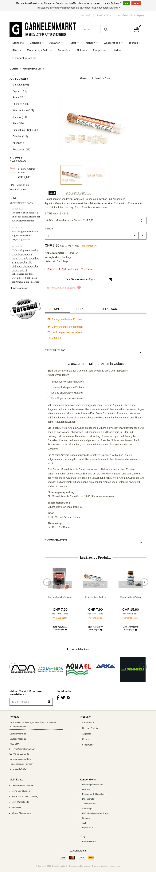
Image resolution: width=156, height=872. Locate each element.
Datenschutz (88, 799)
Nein (136, 3)
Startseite (18, 42)
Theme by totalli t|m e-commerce (106, 866)
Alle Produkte (88, 722)
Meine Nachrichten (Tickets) (25, 796)
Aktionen (81, 50)
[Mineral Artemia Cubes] (71, 175)
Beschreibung (55, 350)
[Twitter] (63, 697)
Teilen (79, 308)
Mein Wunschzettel (20, 802)
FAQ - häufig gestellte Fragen (95, 813)
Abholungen (87, 808)
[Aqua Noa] (50, 669)
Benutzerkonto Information (24, 785)
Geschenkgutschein (24, 57)
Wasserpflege (112, 42)
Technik (133, 42)
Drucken (56, 337)
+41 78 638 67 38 (21, 754)
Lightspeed (85, 866)
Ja (126, 3)
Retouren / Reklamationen (94, 794)
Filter (15, 50)
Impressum (87, 827)
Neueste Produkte (90, 728)
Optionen (55, 308)
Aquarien (55, 42)
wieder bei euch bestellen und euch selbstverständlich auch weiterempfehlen (26, 216)
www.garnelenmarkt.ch (20, 759)
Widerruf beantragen (21, 813)
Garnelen (36, 42)
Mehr (76, 193)
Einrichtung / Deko (38, 50)
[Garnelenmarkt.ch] (43, 29)
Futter (73, 42)
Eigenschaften (56, 540)
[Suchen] (105, 29)
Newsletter (17, 807)
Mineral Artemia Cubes (33, 69)
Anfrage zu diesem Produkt (66, 319)
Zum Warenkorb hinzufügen (60, 628)
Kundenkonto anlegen (130, 15)
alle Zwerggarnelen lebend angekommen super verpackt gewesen (25, 235)
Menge (49, 228)
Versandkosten (18, 189)
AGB (84, 823)
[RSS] (68, 697)
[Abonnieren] (49, 700)
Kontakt (85, 15)
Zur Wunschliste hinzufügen (61, 287)
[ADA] (23, 669)
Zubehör (63, 50)
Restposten (100, 50)
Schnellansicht (60, 584)
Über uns (86, 789)
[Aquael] (78, 669)
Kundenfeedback (90, 841)
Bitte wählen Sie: (58, 213)
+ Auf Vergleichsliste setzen (66, 332)
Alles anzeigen (21, 288)
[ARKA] (105, 666)
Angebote (86, 734)
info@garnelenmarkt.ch (24, 749)
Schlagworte (110, 308)
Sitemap (86, 818)
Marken (117, 50)
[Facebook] (58, 697)
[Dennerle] (133, 669)
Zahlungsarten (89, 803)
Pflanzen (90, 42)
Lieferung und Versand (92, 784)
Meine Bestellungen (21, 791)
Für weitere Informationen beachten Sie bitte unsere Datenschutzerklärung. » (78, 7)
